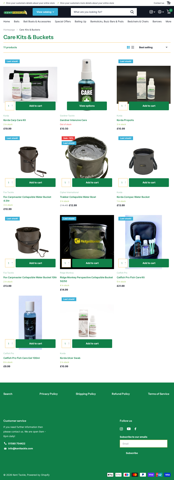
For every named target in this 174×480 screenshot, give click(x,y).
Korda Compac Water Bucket (133, 196)
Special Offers (63, 21)
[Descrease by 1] (13, 109)
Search (7, 393)
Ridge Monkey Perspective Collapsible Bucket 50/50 (86, 279)
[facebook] (135, 428)
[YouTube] (128, 428)
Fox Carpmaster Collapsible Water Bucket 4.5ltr (27, 198)
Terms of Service (158, 393)
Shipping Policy (86, 393)
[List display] (132, 47)
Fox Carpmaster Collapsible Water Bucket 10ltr (30, 277)
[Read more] (152, 12)
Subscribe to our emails (133, 436)
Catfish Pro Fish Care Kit (131, 277)
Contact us (159, 3)
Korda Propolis (125, 120)
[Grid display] (128, 47)
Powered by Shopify (38, 474)
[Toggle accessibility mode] (169, 3)
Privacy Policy (49, 393)
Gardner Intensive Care (73, 120)
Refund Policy (121, 393)
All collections (16, 21)
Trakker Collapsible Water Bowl (78, 196)
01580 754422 (16, 443)
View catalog (44, 11)
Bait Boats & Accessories (37, 21)
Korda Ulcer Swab (70, 357)
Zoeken (132, 12)
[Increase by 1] (13, 103)
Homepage (9, 29)
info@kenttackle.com (20, 448)
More (168, 21)
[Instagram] (121, 428)
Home (6, 21)
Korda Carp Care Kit (14, 120)
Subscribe (132, 453)
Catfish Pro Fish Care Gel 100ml (21, 357)
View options (87, 105)
